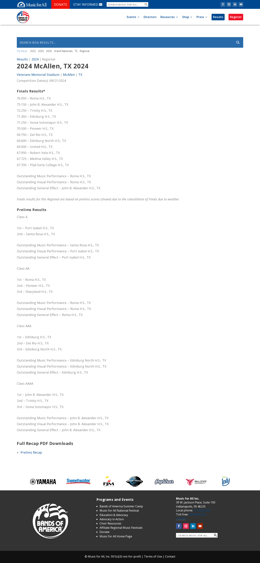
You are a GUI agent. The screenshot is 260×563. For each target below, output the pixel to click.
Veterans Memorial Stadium (38, 74)
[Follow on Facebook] (223, 4)
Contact (181, 518)
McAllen (69, 74)
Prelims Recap (31, 452)
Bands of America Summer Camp (121, 506)
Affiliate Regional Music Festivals (121, 528)
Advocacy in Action (112, 519)
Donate (60, 4)
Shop (185, 17)
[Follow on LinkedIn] (235, 4)
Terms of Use (153, 556)
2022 (33, 51)
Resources (167, 17)
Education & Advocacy (114, 515)
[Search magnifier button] (146, 4)
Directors (150, 17)
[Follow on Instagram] (229, 4)
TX (76, 51)
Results (218, 17)
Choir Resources (110, 523)
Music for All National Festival (119, 510)
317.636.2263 (201, 510)
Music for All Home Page (116, 536)
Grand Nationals (63, 51)
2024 (49, 51)
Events (131, 17)
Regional (84, 51)
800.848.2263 (197, 514)
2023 (41, 51)
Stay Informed (85, 4)
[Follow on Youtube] (241, 4)
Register (236, 17)
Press (200, 17)
